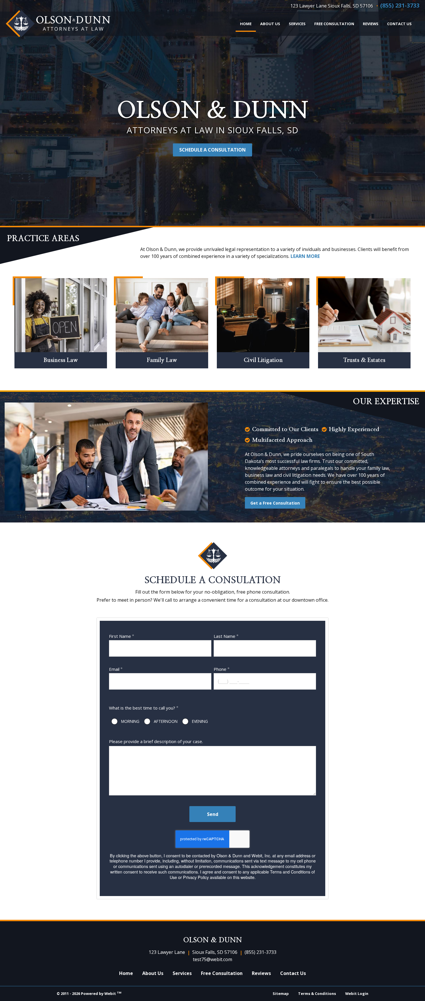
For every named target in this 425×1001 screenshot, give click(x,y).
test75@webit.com (212, 959)
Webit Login (356, 993)
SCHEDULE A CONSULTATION (212, 150)
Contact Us (399, 23)
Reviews (370, 23)
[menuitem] (246, 24)
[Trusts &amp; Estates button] (364, 315)
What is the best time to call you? (142, 708)
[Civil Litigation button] (263, 315)
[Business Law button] (60, 315)
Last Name (224, 636)
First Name (120, 636)
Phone (220, 669)
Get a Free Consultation (275, 503)
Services (297, 23)
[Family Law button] (162, 315)
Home (248, 23)
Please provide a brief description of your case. (156, 741)
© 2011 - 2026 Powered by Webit (89, 993)
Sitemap (281, 993)
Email (114, 669)
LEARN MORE (305, 256)
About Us (270, 23)
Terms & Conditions (317, 993)
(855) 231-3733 (400, 5)
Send (212, 814)
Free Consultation (334, 23)
